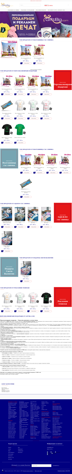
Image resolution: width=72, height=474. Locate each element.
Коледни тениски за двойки (35, 431)
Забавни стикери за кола (34, 406)
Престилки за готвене (12, 431)
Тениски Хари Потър (12, 428)
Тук (1, 373)
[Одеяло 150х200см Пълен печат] (20, 214)
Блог (19, 447)
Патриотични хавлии (23, 429)
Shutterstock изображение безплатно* (20, 451)
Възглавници (4, 387)
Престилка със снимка (12, 404)
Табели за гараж (55, 413)
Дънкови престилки (11, 433)
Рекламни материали (46, 417)
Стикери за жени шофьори (35, 407)
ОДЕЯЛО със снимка (12, 411)
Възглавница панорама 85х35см (6, 114)
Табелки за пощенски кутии (57, 414)
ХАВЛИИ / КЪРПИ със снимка (12, 408)
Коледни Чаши (33, 430)
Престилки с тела (11, 436)
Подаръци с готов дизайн (27, 10)
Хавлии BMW (21, 436)
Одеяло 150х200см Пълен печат (20, 222)
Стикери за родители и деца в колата (57, 437)
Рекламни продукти (41, 10)
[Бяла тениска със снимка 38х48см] (46, 105)
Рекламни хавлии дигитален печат (46, 432)
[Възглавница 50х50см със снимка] (26, 50)
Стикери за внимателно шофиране (34, 417)
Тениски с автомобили (12, 423)
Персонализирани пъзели (57, 409)
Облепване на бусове (56, 428)
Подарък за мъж (33, 438)
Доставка (10, 459)
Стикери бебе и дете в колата (34, 410)
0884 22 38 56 (49, 449)
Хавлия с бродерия (45, 434)
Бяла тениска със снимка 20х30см (20, 114)
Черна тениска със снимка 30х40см (7, 138)
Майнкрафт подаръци (45, 415)
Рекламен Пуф (44, 435)
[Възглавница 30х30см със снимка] (7, 81)
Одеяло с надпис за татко (23, 413)
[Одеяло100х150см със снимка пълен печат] (7, 214)
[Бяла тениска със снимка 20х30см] (20, 105)
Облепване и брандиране (57, 426)
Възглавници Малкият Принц (23, 408)
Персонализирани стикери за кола (35, 421)
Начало (9, 447)
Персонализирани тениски (57, 408)
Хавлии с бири (22, 435)
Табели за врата (55, 412)
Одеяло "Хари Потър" (23, 411)
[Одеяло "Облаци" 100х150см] (7, 238)
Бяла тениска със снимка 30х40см (33, 114)
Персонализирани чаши (57, 406)
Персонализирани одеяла (57, 407)
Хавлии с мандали (22, 432)
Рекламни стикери (45, 425)
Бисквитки (10, 455)
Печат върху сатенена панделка (56, 425)
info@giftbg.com (50, 447)
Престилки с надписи (12, 432)
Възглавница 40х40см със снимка (39, 58)
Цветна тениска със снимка (19, 137)
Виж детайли (27, 63)
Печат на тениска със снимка (12, 406)
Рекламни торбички (45, 429)
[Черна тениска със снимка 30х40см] (7, 130)
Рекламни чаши (44, 426)
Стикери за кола (33, 405)
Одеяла (20, 409)
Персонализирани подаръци (56, 404)
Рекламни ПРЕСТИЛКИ (46, 428)
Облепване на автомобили (57, 427)
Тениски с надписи (11, 424)
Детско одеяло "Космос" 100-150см (33, 222)
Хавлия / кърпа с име (23, 434)
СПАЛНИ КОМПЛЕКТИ (12, 416)
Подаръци (10, 420)
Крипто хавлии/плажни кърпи (23, 423)
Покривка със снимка (12, 409)
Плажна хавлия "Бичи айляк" (23, 427)
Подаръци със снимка (13, 10)
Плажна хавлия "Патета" (23, 428)
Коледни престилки (33, 429)
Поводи (32, 424)
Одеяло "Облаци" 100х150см (6, 246)
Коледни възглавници (34, 427)
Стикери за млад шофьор (34, 411)
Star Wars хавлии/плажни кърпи (23, 425)
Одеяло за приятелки (23, 418)
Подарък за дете (44, 409)
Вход (9, 450)
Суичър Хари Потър (11, 429)
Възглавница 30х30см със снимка (7, 89)
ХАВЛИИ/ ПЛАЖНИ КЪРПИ (23, 421)
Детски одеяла (21, 410)
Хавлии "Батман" (22, 433)
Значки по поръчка (45, 419)
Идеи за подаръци (5, 388)
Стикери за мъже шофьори (35, 408)
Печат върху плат (56, 419)
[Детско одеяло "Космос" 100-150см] (33, 214)
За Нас (9, 449)
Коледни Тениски (11, 427)
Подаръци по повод (5, 390)
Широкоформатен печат (57, 431)
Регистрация (10, 454)
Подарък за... (33, 436)
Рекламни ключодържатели (46, 436)
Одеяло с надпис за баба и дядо (24, 417)
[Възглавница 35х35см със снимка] (20, 81)
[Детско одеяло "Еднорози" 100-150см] (46, 214)
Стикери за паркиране (34, 415)
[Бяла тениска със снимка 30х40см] (33, 105)
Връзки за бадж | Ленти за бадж (46, 421)
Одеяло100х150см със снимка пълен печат (7, 222)
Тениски (3, 389)
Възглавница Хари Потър (23, 406)
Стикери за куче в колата (34, 414)
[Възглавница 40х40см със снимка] (39, 50)
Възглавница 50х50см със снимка (26, 58)
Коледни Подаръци (33, 426)
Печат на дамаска (56, 421)
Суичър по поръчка (11, 415)
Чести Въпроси (11, 452)
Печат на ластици (56, 420)
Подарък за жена (44, 401)
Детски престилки (11, 437)
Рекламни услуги (52, 10)
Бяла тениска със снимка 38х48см (46, 114)
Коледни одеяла (33, 428)
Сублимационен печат (56, 434)
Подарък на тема (45, 411)
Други (9, 418)
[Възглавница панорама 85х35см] (7, 105)
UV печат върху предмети (57, 433)
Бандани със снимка (11, 417)
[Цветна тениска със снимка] (20, 130)
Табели (54, 411)
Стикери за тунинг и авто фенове (34, 419)
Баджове (43, 418)
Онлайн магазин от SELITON (64, 470)
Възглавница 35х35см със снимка (20, 89)
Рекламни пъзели (45, 427)
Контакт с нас (61, 10)
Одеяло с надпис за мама (23, 412)
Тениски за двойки (11, 425)
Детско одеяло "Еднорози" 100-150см (46, 222)
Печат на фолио (55, 432)
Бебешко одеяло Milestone (23, 419)
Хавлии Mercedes (33, 401)
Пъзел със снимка (11, 410)
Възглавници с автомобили (24, 402)
